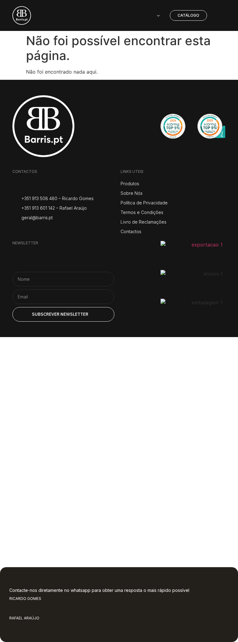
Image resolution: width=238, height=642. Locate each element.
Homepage (48, 404)
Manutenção (53, 495)
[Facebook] (32, 231)
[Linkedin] (63, 231)
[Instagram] (16, 231)
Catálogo (42, 472)
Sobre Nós (46, 427)
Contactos (46, 518)
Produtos (43, 450)
